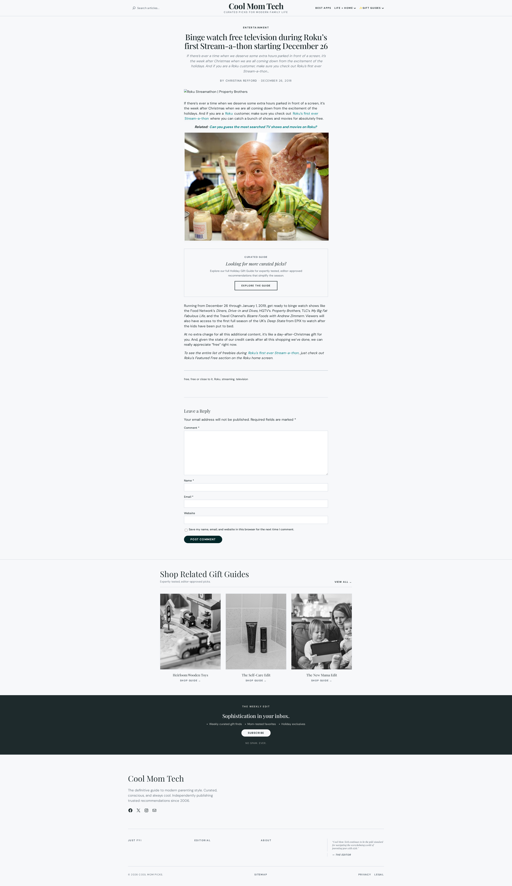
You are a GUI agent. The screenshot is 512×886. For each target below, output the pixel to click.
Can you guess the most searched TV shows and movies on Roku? (263, 127)
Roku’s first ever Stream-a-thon (273, 353)
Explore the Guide (259, 287)
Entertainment (256, 27)
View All (343, 582)
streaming (228, 379)
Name (189, 480)
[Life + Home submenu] (355, 8)
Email (188, 497)
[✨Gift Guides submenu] (383, 8)
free (186, 379)
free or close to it (202, 379)
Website (189, 513)
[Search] (134, 8)
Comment (191, 427)
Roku (229, 113)
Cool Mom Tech (256, 6)
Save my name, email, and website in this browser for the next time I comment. (241, 529)
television (242, 379)
